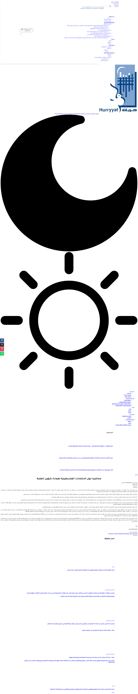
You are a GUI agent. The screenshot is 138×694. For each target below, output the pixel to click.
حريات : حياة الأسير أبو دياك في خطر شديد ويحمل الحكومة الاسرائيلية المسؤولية (92, 657)
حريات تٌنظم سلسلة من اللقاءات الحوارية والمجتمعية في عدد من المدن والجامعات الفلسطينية (86, 458)
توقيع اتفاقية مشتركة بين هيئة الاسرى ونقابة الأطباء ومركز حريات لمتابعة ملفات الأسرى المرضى (87, 596)
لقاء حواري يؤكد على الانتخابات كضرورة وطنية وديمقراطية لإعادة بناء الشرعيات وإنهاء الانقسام (86, 470)
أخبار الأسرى (109, 620)
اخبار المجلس (108, 590)
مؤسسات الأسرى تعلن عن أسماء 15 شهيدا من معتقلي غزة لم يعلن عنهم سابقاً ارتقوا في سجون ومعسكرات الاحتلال (81, 624)
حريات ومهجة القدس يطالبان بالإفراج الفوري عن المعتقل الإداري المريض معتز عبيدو (91, 570)
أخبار (136, 475)
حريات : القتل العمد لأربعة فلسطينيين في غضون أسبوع (98, 630)
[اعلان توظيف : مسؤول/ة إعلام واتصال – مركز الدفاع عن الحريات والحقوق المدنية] (108, 443)
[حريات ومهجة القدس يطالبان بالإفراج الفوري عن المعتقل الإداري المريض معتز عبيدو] (106, 565)
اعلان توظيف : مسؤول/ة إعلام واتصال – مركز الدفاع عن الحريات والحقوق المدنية (91, 446)
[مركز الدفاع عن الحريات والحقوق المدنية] (96, 113)
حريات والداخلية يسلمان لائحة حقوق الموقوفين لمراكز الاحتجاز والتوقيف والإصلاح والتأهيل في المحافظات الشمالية (82, 689)
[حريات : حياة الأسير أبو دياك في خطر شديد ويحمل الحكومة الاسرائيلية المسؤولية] (98, 653)
